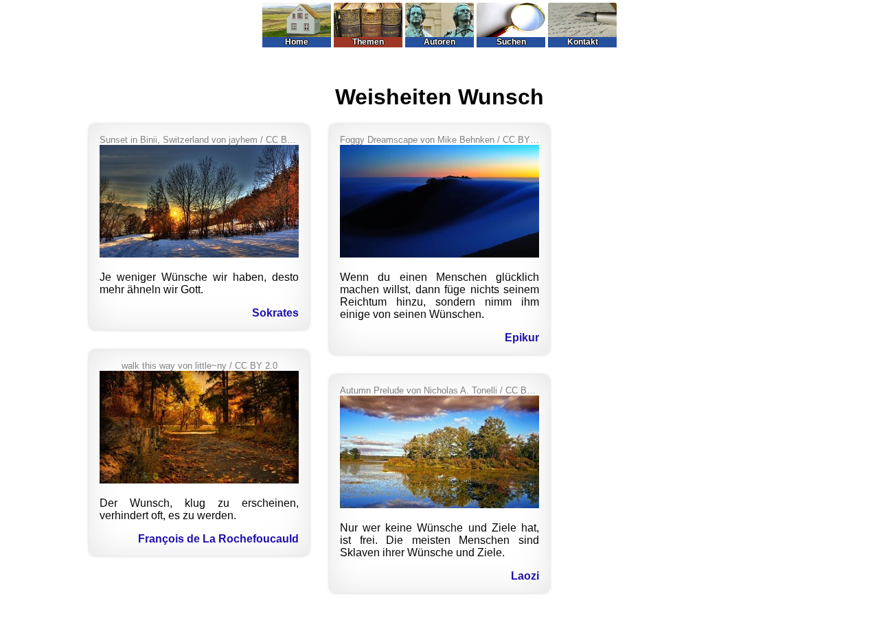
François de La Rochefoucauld (218, 539)
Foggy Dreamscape (379, 140)
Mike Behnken (465, 140)
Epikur (522, 337)
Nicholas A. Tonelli (460, 390)
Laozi (525, 576)
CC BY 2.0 (287, 140)
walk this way (148, 366)
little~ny (211, 366)
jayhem (243, 140)
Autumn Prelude (372, 390)
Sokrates (275, 313)
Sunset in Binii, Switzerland (154, 140)
